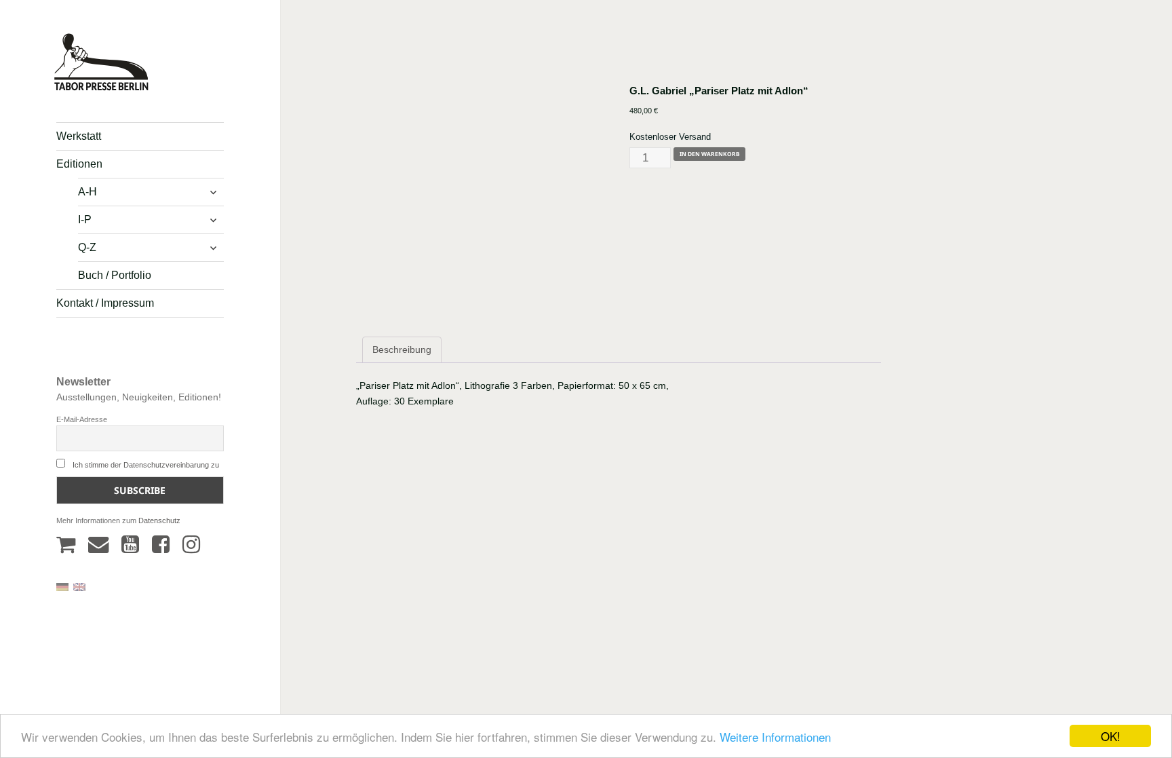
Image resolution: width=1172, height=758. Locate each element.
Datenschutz (159, 520)
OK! (1110, 735)
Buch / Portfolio (114, 275)
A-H (87, 191)
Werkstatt (78, 136)
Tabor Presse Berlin (95, 85)
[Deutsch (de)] (62, 586)
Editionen (79, 164)
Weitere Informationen (775, 736)
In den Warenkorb (710, 153)
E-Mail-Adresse (81, 419)
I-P (85, 219)
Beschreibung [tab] (401, 349)
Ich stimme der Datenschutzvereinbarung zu (146, 465)
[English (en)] (79, 586)
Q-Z (87, 247)
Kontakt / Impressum (105, 303)
